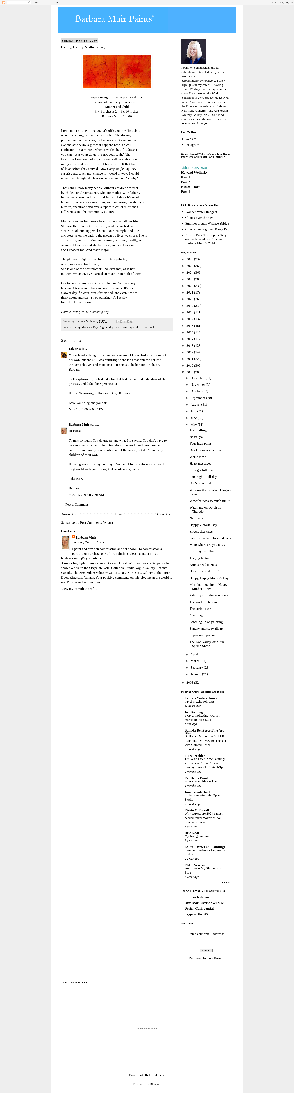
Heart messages (200, 463)
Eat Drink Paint (196, 778)
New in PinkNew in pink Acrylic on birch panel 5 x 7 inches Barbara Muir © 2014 (207, 239)
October (196, 391)
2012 (190, 352)
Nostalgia (196, 437)
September (198, 398)
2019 (190, 305)
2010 (190, 365)
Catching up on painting (206, 622)
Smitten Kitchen (197, 897)
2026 (190, 259)
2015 (190, 332)
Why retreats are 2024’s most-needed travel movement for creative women (204, 818)
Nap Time (196, 518)
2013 (190, 345)
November (198, 384)
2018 (190, 312)
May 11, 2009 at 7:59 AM (86, 494)
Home (117, 514)
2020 (190, 299)
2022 (190, 286)
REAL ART (193, 833)
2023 (190, 279)
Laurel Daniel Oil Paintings (205, 847)
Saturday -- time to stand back (210, 538)
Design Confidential (199, 908)
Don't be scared (200, 483)
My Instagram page (197, 836)
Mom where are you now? (207, 544)
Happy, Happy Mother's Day (209, 578)
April (195, 654)
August (196, 404)
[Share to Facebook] (127, 321)
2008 (190, 682)
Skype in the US (196, 914)
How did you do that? (204, 571)
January (196, 674)
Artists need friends (203, 564)
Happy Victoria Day (203, 525)
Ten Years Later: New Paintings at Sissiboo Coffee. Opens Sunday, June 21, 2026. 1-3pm (205, 763)
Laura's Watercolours (201, 698)
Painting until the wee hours (209, 595)
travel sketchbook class (199, 701)
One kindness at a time (205, 450)
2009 (190, 372)
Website (190, 139)
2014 (190, 339)
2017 (190, 319)
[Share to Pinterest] (131, 321)
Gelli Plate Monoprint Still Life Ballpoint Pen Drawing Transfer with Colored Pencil (205, 740)
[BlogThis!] (121, 321)
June (194, 418)
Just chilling (198, 430)
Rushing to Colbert (203, 551)
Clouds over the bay (199, 217)
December (198, 378)
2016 (190, 325)
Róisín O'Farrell (197, 810)
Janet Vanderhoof (197, 792)
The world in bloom (203, 602)
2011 (190, 359)
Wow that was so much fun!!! (210, 501)
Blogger (155, 1084)
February (197, 667)
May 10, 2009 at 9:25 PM (86, 409)
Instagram (192, 145)
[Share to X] (124, 321)
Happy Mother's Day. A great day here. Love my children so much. (114, 327)
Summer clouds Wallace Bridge (207, 223)
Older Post (164, 514)
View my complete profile (79, 588)
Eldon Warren (195, 865)
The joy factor (199, 558)
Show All (226, 882)
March (195, 661)
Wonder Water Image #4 (202, 212)
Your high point (200, 443)
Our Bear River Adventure (204, 903)
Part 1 (185, 177)
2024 (190, 272)
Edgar (73, 348)
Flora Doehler (195, 755)
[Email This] (118, 321)
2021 (190, 292)
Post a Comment (76, 504)
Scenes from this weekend (201, 781)
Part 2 (185, 182)
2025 (190, 266)
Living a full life (201, 470)
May (194, 424)
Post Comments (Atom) (96, 522)
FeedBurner (215, 958)
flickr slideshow (154, 1075)
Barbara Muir (79, 424)
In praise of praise (202, 635)
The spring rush (200, 608)
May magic (197, 615)
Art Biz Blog (194, 712)
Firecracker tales (201, 531)
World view (198, 457)
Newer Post (70, 514)
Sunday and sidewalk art (206, 628)
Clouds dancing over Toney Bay (207, 229)
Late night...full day (203, 477)
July (194, 411)
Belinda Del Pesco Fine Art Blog (204, 731)
